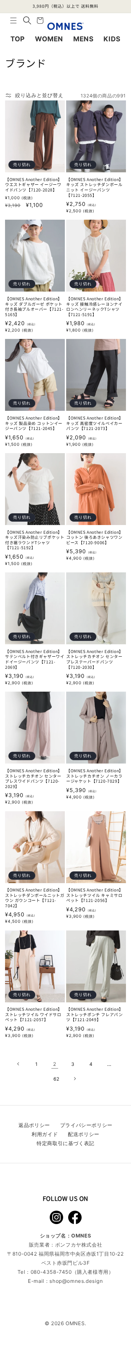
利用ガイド (45, 1134)
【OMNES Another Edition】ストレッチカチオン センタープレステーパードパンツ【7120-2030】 (94, 659)
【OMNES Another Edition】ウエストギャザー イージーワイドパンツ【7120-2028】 (33, 184)
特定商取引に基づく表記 (65, 1143)
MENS (83, 39)
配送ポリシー (83, 1134)
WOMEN (49, 39)
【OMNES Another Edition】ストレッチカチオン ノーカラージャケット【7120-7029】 (94, 776)
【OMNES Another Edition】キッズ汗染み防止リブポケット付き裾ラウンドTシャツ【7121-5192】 (34, 539)
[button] (13, 20)
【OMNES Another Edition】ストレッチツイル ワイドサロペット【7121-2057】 (33, 1014)
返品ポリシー (34, 1125)
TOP (17, 39)
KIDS (111, 39)
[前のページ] (18, 1063)
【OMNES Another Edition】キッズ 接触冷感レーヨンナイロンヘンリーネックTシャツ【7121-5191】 (94, 306)
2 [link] (54, 1064)
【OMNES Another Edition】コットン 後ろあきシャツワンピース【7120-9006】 (94, 537)
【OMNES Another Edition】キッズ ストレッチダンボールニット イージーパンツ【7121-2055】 (94, 187)
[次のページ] (74, 1078)
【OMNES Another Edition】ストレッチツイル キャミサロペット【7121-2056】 (94, 895)
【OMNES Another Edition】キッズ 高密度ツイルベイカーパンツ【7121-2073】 (94, 423)
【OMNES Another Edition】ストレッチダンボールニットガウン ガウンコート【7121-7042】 (34, 897)
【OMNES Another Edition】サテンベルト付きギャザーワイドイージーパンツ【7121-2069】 (34, 659)
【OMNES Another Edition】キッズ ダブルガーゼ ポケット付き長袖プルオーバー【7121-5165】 (34, 306)
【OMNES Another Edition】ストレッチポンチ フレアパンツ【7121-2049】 (94, 1014)
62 (56, 1079)
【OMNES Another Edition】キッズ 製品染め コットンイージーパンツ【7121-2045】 (33, 423)
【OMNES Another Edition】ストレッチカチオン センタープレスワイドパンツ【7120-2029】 (33, 778)
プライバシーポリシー (86, 1125)
